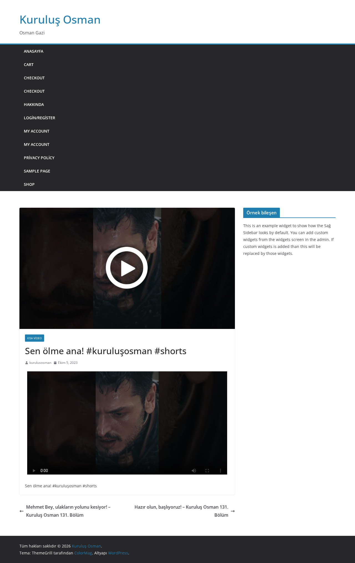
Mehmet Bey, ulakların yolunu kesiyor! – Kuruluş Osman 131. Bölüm (68, 511)
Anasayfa (33, 51)
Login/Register (39, 117)
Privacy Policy (39, 157)
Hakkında (34, 104)
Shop (29, 184)
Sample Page (37, 171)
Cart (29, 64)
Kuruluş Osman (60, 19)
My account (36, 131)
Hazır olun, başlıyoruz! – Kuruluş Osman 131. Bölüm (181, 511)
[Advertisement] (198, 118)
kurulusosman (40, 362)
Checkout (34, 77)
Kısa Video (34, 338)
